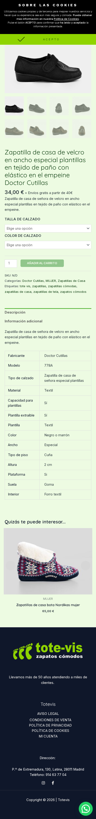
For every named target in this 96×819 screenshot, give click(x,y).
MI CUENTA (48, 736)
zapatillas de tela (45, 291)
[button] (48, 39)
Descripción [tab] (15, 312)
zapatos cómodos (73, 291)
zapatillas (39, 286)
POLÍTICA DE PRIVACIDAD (50, 725)
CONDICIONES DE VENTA (50, 720)
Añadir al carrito (42, 263)
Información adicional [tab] (23, 321)
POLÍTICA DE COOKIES (50, 731)
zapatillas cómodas (62, 286)
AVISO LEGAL (48, 714)
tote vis (25, 286)
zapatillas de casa (18, 291)
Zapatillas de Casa (71, 281)
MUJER (51, 281)
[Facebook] (53, 783)
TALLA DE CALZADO (22, 219)
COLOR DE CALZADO (23, 236)
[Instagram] (43, 783)
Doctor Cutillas (33, 281)
